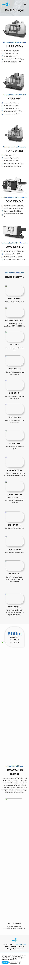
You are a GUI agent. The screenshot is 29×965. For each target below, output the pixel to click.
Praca (7, 946)
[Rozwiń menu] (25, 3)
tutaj (15, 959)
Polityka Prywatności (14, 949)
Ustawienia (13, 962)
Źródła (21, 946)
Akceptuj (5, 962)
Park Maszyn (21, 944)
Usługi (12, 944)
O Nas (5, 944)
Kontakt (14, 946)
